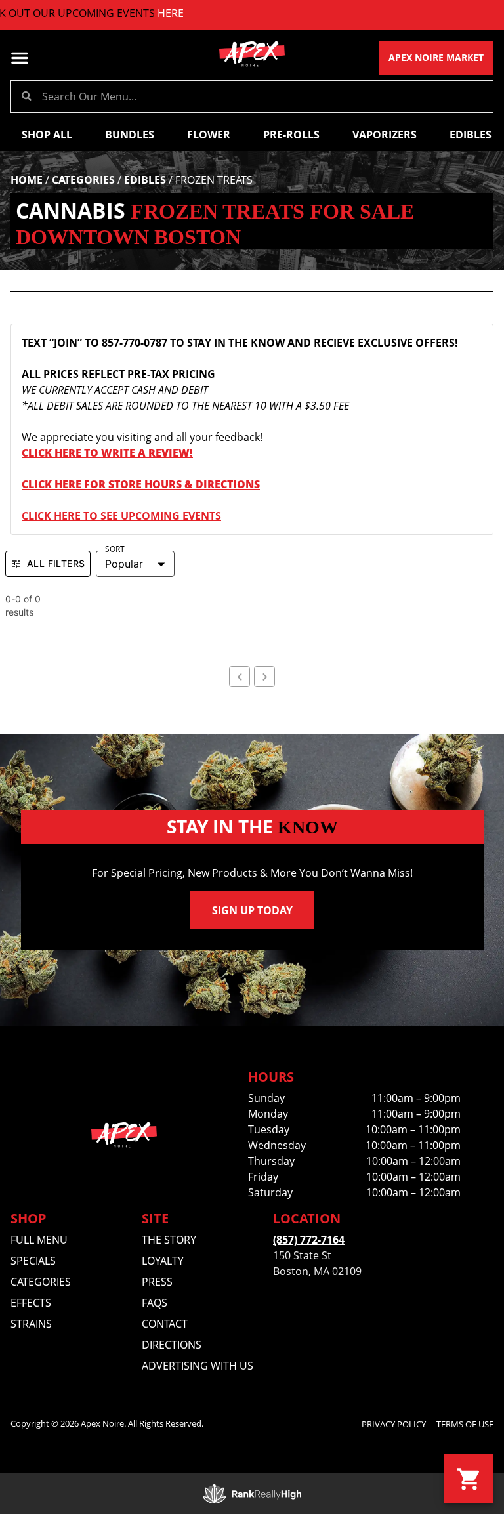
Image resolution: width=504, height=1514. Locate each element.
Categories (83, 180)
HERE (151, 13)
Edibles (145, 180)
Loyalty (163, 1260)
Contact (165, 1323)
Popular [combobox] (124, 563)
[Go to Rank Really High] (252, 1493)
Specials (33, 1260)
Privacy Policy (394, 1424)
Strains (31, 1323)
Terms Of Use (465, 1424)
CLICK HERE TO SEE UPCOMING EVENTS (121, 516)
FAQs (154, 1302)
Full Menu (39, 1239)
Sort (115, 549)
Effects (30, 1302)
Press (157, 1281)
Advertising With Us (197, 1365)
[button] (19, 58)
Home (26, 180)
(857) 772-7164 (309, 1239)
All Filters (56, 563)
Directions (171, 1344)
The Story (169, 1239)
